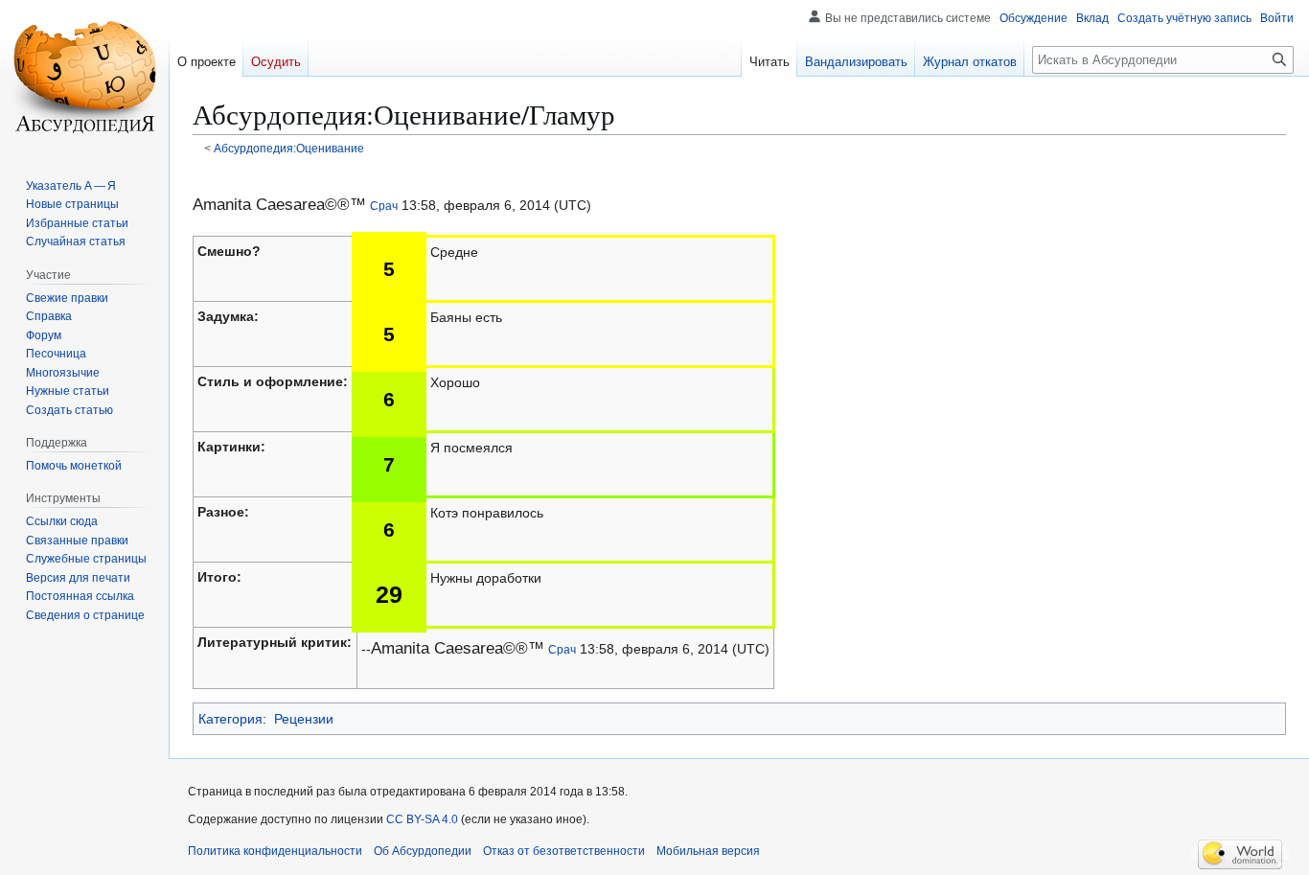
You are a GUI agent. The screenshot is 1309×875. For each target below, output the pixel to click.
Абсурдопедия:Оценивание (289, 148)
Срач (384, 205)
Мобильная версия (708, 851)
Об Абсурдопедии (422, 851)
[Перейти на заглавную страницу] (84, 76)
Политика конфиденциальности (275, 851)
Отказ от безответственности (564, 851)
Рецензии (303, 718)
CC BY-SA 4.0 (422, 819)
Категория (230, 718)
